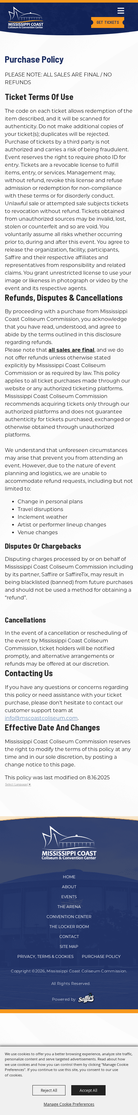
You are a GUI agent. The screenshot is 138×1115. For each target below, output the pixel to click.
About (69, 886)
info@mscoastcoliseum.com (41, 718)
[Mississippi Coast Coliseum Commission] (26, 17)
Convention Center (69, 916)
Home (69, 876)
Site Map (69, 946)
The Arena (69, 906)
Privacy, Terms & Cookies (45, 956)
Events (69, 896)
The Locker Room (69, 926)
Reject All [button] (49, 1090)
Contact (69, 936)
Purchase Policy (101, 956)
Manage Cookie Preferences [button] (69, 1104)
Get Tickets (108, 22)
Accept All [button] (88, 1090)
